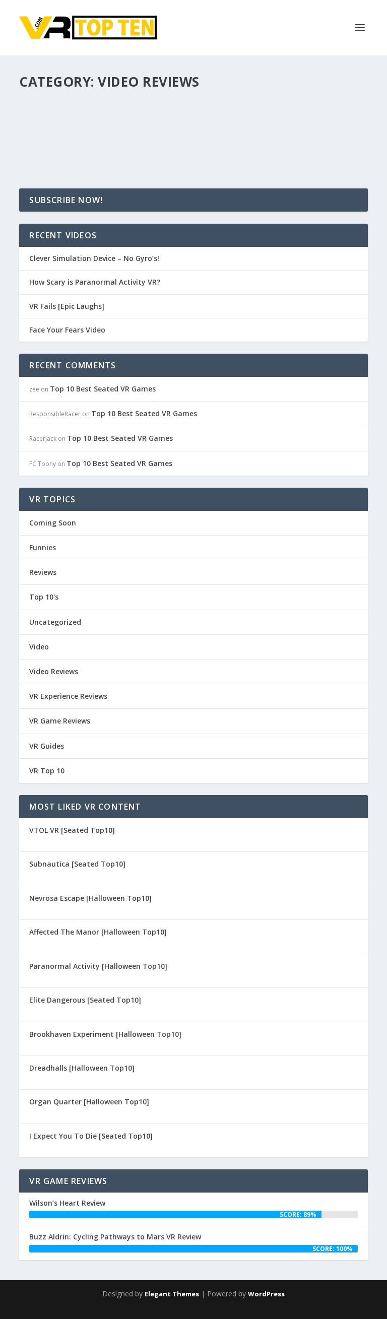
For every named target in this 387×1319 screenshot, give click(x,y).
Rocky (46, 126)
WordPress (266, 1293)
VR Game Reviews (59, 721)
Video (110, 126)
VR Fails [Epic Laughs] (66, 306)
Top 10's (43, 597)
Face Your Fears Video (67, 330)
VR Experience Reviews (68, 696)
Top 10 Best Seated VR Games (103, 388)
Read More (55, 144)
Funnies (42, 547)
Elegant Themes (172, 1293)
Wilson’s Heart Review (67, 1203)
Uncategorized (55, 622)
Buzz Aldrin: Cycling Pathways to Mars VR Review (115, 1236)
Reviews (42, 572)
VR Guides (46, 746)
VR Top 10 (46, 770)
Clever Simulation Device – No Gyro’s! (94, 258)
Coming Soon (52, 522)
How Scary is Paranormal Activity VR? (119, 111)
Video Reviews (141, 126)
